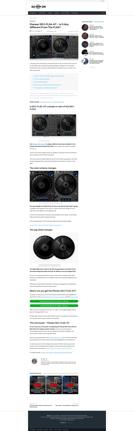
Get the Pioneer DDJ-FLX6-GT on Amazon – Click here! (54, 301)
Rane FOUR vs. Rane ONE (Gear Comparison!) (67, 405)
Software (91, 51)
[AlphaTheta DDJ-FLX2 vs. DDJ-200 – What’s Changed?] (54, 385)
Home (31, 18)
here (34, 148)
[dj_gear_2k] (31, 31)
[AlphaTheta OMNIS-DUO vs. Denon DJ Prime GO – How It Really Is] (70, 385)
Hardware (35, 18)
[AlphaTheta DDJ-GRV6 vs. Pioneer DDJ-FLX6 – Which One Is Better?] (38, 385)
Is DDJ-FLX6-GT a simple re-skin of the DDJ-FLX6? (49, 76)
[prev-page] (30, 396)
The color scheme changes (42, 79)
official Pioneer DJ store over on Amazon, (53, 297)
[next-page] (33, 396)
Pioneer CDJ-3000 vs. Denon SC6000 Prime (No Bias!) (56, 352)
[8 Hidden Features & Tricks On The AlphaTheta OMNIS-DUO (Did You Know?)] (85, 61)
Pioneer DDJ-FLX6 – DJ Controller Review (51, 102)
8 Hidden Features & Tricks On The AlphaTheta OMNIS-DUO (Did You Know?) (96, 62)
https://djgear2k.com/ (45, 360)
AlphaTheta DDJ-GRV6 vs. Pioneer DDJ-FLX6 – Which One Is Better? (37, 391)
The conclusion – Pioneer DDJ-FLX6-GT (45, 87)
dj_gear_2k (44, 359)
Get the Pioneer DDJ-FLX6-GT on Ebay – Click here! (54, 305)
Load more (92, 67)
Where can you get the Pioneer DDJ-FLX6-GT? (47, 85)
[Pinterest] (103, 1)
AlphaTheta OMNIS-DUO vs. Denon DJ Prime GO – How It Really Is (70, 391)
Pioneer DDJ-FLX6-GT (39, 144)
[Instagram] (102, 1)
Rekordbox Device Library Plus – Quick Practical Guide (96, 53)
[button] (102, 13)
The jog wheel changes (40, 82)
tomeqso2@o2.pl (69, 422)
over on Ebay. (74, 297)
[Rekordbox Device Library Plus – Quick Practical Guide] (85, 52)
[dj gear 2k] (40, 7)
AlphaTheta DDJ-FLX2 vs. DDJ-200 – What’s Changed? (54, 391)
